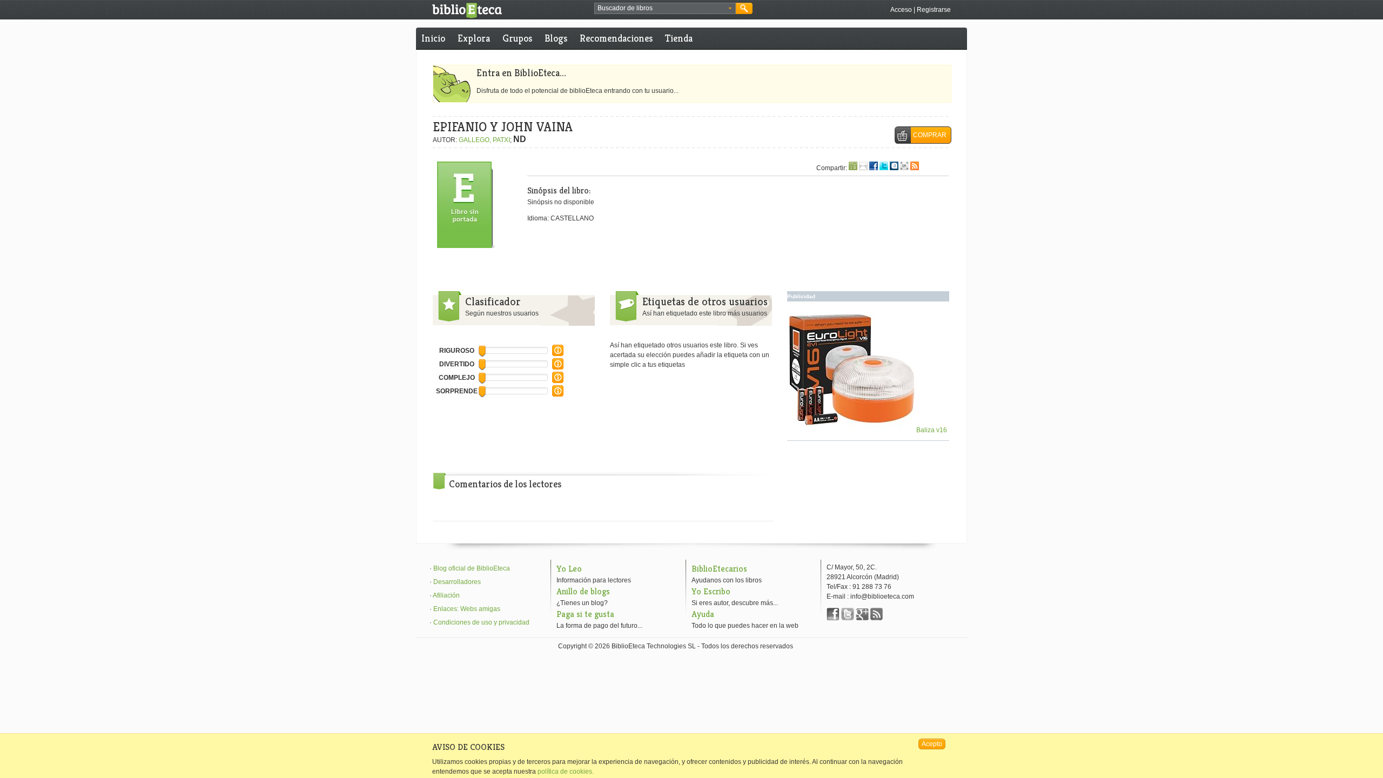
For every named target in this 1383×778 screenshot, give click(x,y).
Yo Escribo (711, 591)
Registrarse (934, 10)
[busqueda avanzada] (730, 8)
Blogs (556, 38)
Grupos (517, 38)
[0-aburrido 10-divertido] (557, 367)
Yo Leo (569, 568)
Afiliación (446, 595)
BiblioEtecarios (719, 568)
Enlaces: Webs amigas (466, 609)
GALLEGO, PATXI (484, 140)
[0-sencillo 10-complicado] (557, 381)
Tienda (679, 38)
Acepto (932, 744)
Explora (474, 38)
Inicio (433, 38)
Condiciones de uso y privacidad (481, 622)
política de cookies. (566, 771)
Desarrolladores (457, 582)
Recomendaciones (616, 38)
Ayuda (703, 614)
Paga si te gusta (585, 614)
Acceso (901, 10)
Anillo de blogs (583, 591)
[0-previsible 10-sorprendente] (557, 394)
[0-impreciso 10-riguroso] (557, 354)
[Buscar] (744, 8)
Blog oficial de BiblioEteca (471, 568)
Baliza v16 (931, 430)
